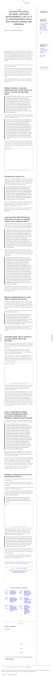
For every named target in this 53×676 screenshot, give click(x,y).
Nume (21, 644)
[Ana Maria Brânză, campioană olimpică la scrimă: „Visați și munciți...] (1, 338)
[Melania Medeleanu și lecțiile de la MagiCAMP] (52, 338)
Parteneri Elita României (22, 568)
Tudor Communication (24, 563)
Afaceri (19, 9)
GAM (20, 451)
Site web (21, 652)
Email (21, 648)
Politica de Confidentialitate (12, 674)
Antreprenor (17, 570)
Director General (24, 570)
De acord (3, 674)
